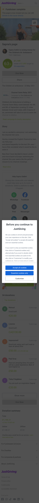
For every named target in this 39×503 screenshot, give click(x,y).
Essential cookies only (19, 273)
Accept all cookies (19, 268)
